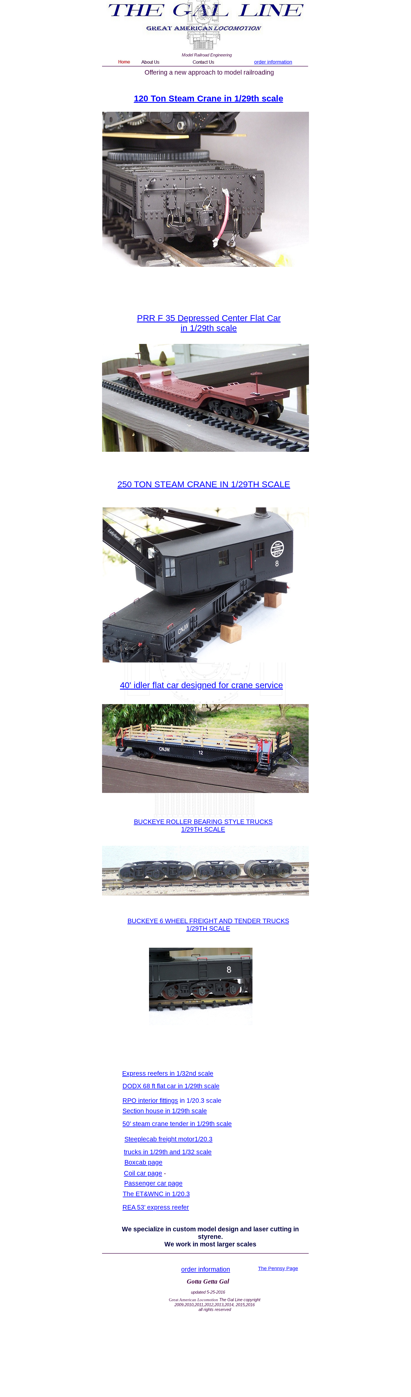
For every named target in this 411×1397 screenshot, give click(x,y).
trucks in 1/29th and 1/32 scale (168, 1152)
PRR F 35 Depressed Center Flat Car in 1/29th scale (209, 323)
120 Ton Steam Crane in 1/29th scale (208, 98)
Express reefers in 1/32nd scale (167, 1073)
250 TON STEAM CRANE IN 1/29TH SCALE (203, 484)
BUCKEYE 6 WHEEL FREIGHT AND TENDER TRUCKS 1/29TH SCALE (208, 924)
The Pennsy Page (278, 1268)
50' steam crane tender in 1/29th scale (177, 1123)
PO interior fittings (152, 1100)
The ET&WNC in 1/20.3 (156, 1194)
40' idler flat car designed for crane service (201, 685)
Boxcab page (143, 1162)
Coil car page (143, 1173)
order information (273, 62)
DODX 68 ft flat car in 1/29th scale (170, 1086)
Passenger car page (153, 1183)
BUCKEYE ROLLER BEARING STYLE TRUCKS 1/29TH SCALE (203, 825)
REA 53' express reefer (155, 1207)
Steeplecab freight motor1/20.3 (168, 1139)
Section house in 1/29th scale (164, 1111)
